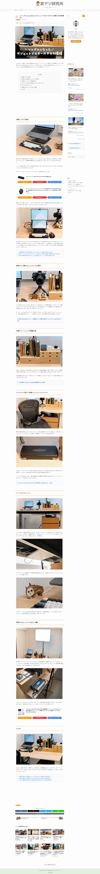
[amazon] (51, 864)
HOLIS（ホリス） (41, 534)
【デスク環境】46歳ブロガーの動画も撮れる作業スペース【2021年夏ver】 (35, 779)
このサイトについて (42, 870)
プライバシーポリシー (57, 870)
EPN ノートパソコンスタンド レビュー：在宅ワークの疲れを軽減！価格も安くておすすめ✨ (39, 253)
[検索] (55, 864)
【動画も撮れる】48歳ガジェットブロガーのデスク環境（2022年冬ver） (35, 776)
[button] (21, 811)
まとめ (23, 89)
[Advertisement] (39, 104)
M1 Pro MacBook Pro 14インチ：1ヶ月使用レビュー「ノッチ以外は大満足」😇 (36, 255)
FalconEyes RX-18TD (34, 663)
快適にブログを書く (26, 77)
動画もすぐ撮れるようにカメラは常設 (30, 79)
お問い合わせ (49, 870)
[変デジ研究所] (50, 3)
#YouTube (70, 87)
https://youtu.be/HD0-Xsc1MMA (74, 85)
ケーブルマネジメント (27, 85)
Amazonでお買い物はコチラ (75, 143)
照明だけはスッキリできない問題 (29, 87)
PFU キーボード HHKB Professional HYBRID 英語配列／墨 (38, 176)
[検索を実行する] (83, 16)
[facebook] (45, 864)
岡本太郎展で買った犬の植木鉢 (29, 613)
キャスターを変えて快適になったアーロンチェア (33, 83)
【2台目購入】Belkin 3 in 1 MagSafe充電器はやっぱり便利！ (32, 382)
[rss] (53, 864)
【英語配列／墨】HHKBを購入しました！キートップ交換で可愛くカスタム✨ (36, 252)
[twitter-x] (47, 864)
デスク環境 (18, 19)
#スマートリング (73, 81)
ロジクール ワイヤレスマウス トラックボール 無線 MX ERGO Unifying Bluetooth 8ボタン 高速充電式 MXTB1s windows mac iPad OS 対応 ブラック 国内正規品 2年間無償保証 (44, 190)
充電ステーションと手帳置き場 (29, 81)
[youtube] (49, 864)
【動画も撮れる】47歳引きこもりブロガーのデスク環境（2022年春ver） (35, 778)
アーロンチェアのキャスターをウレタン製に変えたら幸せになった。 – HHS (35, 482)
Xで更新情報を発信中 (76, 41)
